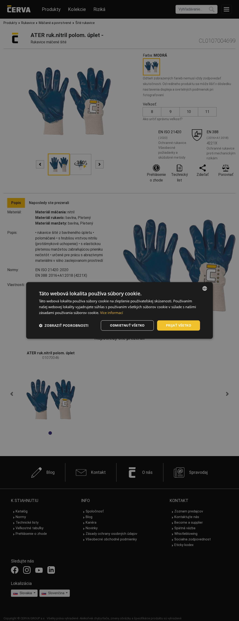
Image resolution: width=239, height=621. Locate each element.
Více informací (111, 312)
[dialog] (119, 310)
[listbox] (204, 288)
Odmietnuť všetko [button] (127, 325)
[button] (63, 325)
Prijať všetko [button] (178, 325)
